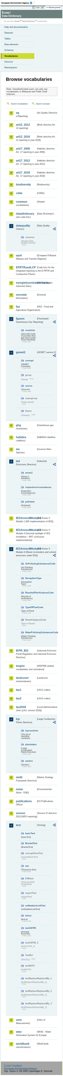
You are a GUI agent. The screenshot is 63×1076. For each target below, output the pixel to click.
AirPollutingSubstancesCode (30, 563)
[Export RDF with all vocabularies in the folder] (54, 229)
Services (8, 61)
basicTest (30, 833)
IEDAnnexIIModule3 (26, 530)
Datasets (8, 32)
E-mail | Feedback (13, 1065)
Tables (7, 38)
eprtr (19, 255)
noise (19, 789)
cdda (19, 193)
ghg (18, 425)
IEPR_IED (22, 650)
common (21, 201)
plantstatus (30, 744)
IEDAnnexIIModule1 (26, 518)
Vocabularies (11, 56)
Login (37, 7)
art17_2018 (23, 172)
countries (30, 330)
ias (18, 449)
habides (21, 437)
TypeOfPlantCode (30, 607)
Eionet (17, 21)
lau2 (18, 698)
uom (19, 1019)
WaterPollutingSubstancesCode (30, 632)
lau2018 (21, 707)
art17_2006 (23, 148)
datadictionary (25, 213)
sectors (29, 761)
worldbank (22, 1043)
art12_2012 (23, 124)
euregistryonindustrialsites (26, 282)
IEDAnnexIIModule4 (26, 548)
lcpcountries (30, 730)
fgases (20, 318)
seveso (20, 813)
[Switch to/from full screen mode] (43, 7)
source (28, 386)
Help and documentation (16, 27)
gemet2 (20, 352)
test (18, 825)
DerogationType (30, 578)
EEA (18, 3)
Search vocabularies (19, 104)
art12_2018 (23, 136)
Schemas (9, 50)
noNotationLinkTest (30, 905)
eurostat (21, 294)
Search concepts (43, 104)
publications (24, 801)
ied (18, 461)
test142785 (30, 928)
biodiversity (23, 184)
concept (29, 360)
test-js (28, 915)
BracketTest (30, 843)
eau (27, 866)
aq (17, 112)
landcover (22, 677)
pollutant (29, 501)
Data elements (11, 44)
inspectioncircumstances (30, 487)
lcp (18, 719)
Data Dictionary (28, 21)
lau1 (18, 689)
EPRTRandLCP (26, 267)
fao (18, 306)
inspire (20, 665)
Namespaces (10, 67)
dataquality (23, 225)
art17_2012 (23, 160)
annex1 (29, 472)
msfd (19, 777)
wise (19, 1031)
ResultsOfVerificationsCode (30, 592)
